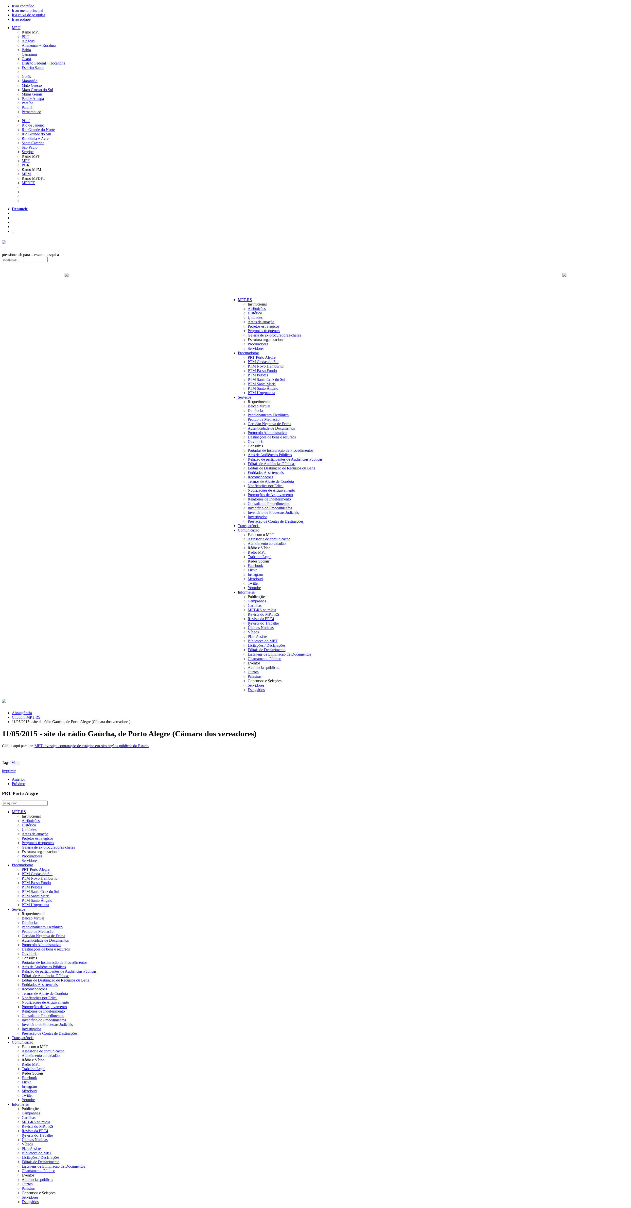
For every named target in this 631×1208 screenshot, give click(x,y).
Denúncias (256, 410)
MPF (26, 161)
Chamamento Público (264, 659)
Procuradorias (248, 353)
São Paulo (29, 147)
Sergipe (28, 152)
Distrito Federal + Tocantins (43, 63)
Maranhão (29, 81)
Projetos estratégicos (263, 326)
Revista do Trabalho (263, 623)
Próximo (18, 784)
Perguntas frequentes (264, 331)
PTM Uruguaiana (261, 393)
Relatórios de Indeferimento (269, 499)
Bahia (26, 50)
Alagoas (28, 41)
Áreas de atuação (261, 322)
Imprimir (9, 771)
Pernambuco (31, 112)
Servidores (256, 348)
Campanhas (257, 601)
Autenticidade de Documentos (271, 428)
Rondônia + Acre (35, 138)
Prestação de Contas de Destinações (275, 521)
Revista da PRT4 (261, 619)
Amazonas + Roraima (39, 45)
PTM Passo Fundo (262, 371)
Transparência (249, 526)
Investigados (257, 517)
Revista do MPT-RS (263, 614)
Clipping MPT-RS (26, 717)
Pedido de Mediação (264, 419)
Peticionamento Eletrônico (268, 415)
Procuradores (258, 344)
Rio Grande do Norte (38, 130)
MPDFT (28, 183)
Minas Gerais (32, 94)
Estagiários (256, 690)
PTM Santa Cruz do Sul (266, 379)
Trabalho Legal (259, 557)
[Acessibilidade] (12, 213)
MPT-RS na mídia (262, 610)
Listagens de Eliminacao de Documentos (279, 654)
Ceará (26, 59)
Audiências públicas (263, 667)
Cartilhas (255, 605)
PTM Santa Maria (262, 384)
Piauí (26, 121)
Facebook (255, 566)
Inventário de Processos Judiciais (273, 512)
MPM (26, 174)
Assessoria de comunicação (269, 539)
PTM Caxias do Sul (263, 362)
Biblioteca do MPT (263, 641)
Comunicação (248, 530)
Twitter (253, 583)
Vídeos (253, 632)
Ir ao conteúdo (23, 6)
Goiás (26, 76)
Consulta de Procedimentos (269, 503)
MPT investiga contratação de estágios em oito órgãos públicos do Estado (92, 746)
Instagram (255, 574)
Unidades (255, 317)
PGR (26, 165)
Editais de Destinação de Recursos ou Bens (281, 468)
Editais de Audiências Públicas (271, 464)
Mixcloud (255, 579)
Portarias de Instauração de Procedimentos (280, 450)
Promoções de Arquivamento (270, 495)
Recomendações (260, 477)
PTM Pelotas (258, 375)
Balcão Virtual (259, 406)
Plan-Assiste (257, 636)
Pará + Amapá (33, 99)
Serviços (244, 397)
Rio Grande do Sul (36, 134)
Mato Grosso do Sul (37, 90)
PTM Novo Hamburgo (265, 366)
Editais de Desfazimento (266, 650)
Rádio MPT (257, 552)
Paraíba (27, 103)
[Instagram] (12, 231)
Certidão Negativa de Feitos (269, 424)
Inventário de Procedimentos (270, 508)
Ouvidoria (255, 441)
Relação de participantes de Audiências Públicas (285, 459)
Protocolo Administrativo (267, 433)
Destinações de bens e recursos (272, 437)
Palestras (254, 676)
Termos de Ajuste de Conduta (271, 481)
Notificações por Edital (265, 486)
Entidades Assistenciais (266, 472)
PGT (25, 36)
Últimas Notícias (261, 628)
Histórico (255, 313)
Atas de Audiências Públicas (270, 455)
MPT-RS (245, 300)
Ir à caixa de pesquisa (28, 15)
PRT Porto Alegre (262, 357)
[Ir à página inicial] (315, 280)
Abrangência (22, 713)
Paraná (27, 107)
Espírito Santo (33, 67)
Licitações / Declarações (266, 645)
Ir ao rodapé (21, 19)
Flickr (252, 570)
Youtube (254, 588)
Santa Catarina (33, 143)
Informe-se (246, 592)
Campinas (29, 54)
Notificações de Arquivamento (271, 490)
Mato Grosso (32, 85)
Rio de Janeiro (33, 125)
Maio (15, 762)
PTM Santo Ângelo (263, 388)
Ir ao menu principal (27, 10)
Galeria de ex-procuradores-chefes (274, 335)
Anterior (18, 779)
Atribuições (257, 308)
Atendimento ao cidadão (267, 543)
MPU (16, 28)
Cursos (253, 672)
